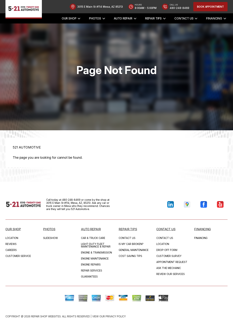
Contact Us (183, 18)
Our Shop (69, 18)
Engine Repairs (91, 264)
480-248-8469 (71, 199)
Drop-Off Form (166, 249)
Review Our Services (170, 274)
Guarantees (89, 276)
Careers (11, 249)
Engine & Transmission (96, 252)
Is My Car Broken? (131, 243)
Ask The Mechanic (168, 267)
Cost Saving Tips (130, 255)
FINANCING (214, 18)
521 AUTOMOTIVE (27, 147)
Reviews (11, 243)
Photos (95, 18)
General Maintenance (134, 249)
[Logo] (23, 9)
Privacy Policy (116, 316)
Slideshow (50, 237)
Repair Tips (153, 18)
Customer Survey (168, 255)
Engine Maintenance (95, 258)
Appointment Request (171, 261)
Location (11, 237)
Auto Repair (123, 18)
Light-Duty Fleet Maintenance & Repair (95, 245)
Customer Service (18, 255)
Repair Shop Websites (46, 316)
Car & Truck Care (93, 237)
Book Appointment (210, 6)
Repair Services (91, 270)
